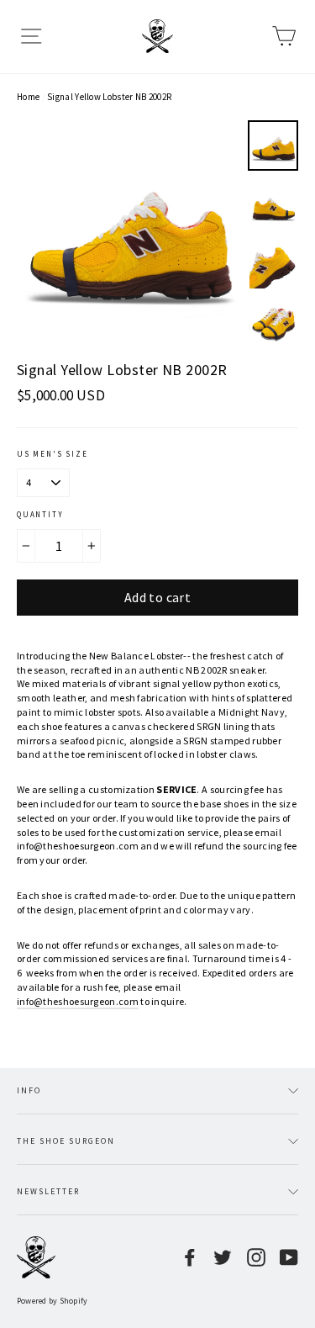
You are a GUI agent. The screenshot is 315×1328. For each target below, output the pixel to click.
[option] (128, 231)
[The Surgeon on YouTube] (289, 1257)
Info (29, 1090)
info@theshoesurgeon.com (78, 1001)
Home (28, 97)
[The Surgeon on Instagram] (256, 1257)
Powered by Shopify (52, 1300)
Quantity (40, 514)
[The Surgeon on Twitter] (222, 1257)
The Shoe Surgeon (66, 1140)
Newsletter (48, 1191)
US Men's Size (52, 453)
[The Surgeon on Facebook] (190, 1257)
